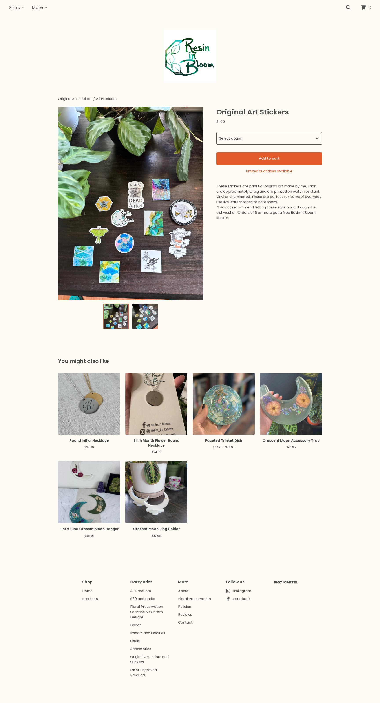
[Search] (348, 8)
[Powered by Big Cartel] (286, 582)
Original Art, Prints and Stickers (149, 659)
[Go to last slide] (64, 203)
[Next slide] (197, 203)
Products (90, 598)
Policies (184, 606)
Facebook (241, 598)
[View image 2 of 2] (145, 316)
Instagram (242, 590)
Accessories (140, 648)
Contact (185, 622)
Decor (135, 625)
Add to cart (269, 158)
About (183, 590)
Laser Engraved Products (143, 672)
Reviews (185, 614)
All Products (106, 98)
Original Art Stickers (75, 98)
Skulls (135, 640)
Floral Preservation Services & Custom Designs (146, 612)
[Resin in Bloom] (190, 55)
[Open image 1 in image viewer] (130, 203)
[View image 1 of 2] (116, 316)
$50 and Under (143, 598)
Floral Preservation (194, 598)
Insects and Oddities (147, 633)
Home (87, 590)
